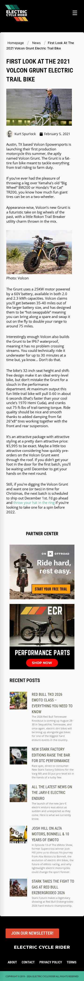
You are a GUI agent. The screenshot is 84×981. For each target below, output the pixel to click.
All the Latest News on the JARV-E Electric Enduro (52, 793)
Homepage (15, 43)
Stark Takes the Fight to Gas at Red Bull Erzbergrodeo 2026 (53, 887)
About (12, 962)
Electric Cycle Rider (42, 947)
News (36, 43)
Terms (71, 962)
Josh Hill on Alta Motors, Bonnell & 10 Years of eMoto (50, 834)
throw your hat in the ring (34, 502)
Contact (28, 962)
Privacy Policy (50, 962)
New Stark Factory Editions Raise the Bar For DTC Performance (51, 755)
